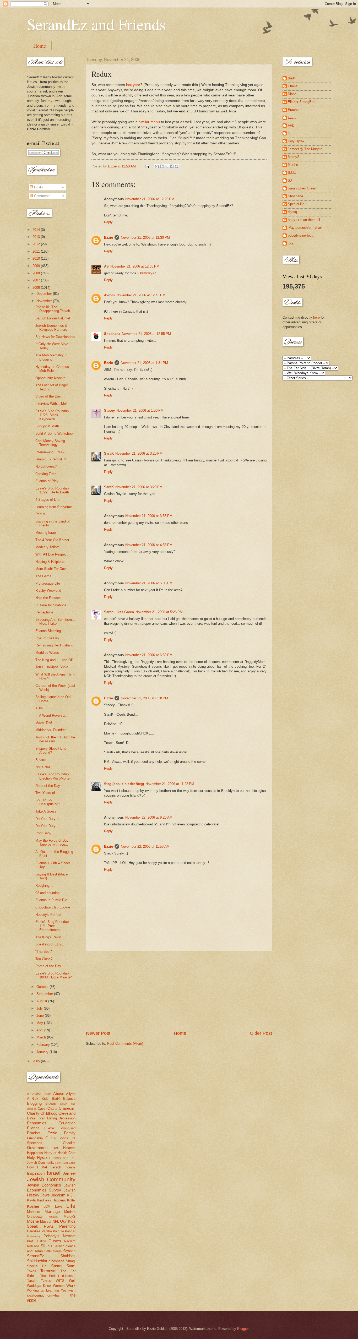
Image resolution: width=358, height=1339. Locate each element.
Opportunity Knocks (50, 378)
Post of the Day (47, 638)
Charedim (67, 1108)
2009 (36, 266)
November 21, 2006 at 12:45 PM (140, 295)
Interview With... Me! (51, 404)
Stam (70, 1266)
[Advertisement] (179, 990)
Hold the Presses (48, 598)
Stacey (109, 410)
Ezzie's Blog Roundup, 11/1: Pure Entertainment (52, 926)
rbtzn (291, 243)
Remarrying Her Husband (54, 645)
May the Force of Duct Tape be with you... (52, 842)
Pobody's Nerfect (59, 1236)
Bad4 (56, 1099)
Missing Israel (46, 533)
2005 (36, 1061)
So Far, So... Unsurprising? (47, 802)
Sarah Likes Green (119, 612)
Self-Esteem (53, 1251)
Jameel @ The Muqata (305, 149)
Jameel (69, 1173)
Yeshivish (68, 1290)
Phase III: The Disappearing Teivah (52, 309)
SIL (43, 1246)
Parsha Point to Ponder (58, 1231)
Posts (38, 187)
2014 (36, 230)
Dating (52, 1118)
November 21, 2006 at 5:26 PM (159, 612)
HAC (56, 1148)
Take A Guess (46, 811)
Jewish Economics (44, 1185)
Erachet (33, 1133)
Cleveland (66, 1113)
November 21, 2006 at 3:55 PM (148, 516)
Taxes (31, 1271)
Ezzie (108, 238)
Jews (45, 1195)
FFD (291, 125)
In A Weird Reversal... (51, 715)
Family (69, 1133)
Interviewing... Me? (49, 452)
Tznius (46, 1281)
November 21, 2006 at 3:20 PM (138, 453)
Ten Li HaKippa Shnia (51, 667)
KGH (71, 1195)
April (40, 1030)
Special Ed (296, 204)
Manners (33, 1212)
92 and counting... (49, 893)
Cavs (42, 1109)
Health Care (66, 1153)
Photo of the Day (48, 966)
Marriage (52, 1211)
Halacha (69, 1148)
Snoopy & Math (47, 426)
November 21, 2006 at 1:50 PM (140, 410)
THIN (39, 708)
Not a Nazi (43, 767)
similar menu (149, 122)
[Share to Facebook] (171, 166)
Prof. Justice (36, 1241)
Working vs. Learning (43, 1290)
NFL (56, 1221)
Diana (292, 94)
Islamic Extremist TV (51, 459)
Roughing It (44, 886)
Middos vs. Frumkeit (51, 730)
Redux (40, 514)
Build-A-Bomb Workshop (54, 434)
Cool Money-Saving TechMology (50, 443)
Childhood (48, 1113)
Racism (69, 1241)
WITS (60, 1281)
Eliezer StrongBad (59, 1128)
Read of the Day (47, 786)
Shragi (70, 1261)
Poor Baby (43, 833)
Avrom (109, 295)
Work (70, 1285)
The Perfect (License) (57, 1275)
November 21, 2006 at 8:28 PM (144, 698)
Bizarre (40, 760)
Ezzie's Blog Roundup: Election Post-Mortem (53, 776)
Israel (54, 1173)
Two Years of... (46, 793)
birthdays (147, 273)
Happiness (35, 1153)
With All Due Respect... (53, 554)
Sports (56, 1266)
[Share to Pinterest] (176, 166)
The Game (43, 576)
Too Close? (43, 959)
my (50, 101)
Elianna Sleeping (48, 631)
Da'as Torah (36, 1118)
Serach (69, 1251)
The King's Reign (48, 937)
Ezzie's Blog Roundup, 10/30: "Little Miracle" (53, 975)
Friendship (35, 1138)
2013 (36, 237)
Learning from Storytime (53, 507)
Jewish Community (51, 1179)
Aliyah (70, 1094)
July (40, 1008)
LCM (47, 1207)
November (44, 301)
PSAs (49, 1226)
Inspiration (36, 1173)
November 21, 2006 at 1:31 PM (144, 363)
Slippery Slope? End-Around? (51, 750)
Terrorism (48, 1271)
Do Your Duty (45, 826)
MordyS (69, 1216)
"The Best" (43, 952)
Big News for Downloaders (55, 337)
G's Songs (59, 1138)
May (40, 1023)
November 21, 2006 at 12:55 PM (146, 334)
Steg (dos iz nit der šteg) (124, 784)
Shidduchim (37, 1261)
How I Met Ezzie (65, 1162)
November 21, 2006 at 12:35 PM (134, 266)
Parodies (33, 1231)
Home (39, 45)
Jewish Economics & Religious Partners (51, 327)
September (45, 994)
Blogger (242, 1329)
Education (66, 1123)
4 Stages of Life (47, 500)
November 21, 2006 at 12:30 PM (145, 238)
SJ (50, 1246)
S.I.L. (292, 173)
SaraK (109, 453)
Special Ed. (37, 1266)
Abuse (58, 1093)
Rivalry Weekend (48, 590)
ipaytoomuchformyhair (44, 1295)
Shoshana (112, 334)
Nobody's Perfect (48, 915)
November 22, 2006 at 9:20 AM (148, 817)
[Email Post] (147, 166)
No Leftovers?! (46, 467)
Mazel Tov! (43, 723)
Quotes (54, 1241)
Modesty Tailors (47, 547)
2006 (36, 288)
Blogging (34, 1103)
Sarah (57, 1246)
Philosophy (33, 1236)
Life (70, 1206)
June (40, 1015)
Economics (36, 1123)
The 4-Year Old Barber (52, 540)
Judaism (58, 1195)
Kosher (33, 1206)
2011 (36, 251)
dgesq (292, 212)
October (43, 987)
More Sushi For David (51, 569)
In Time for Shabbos (50, 605)
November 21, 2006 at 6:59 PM (148, 655)
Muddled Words (47, 653)
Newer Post (98, 1033)
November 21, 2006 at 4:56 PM (148, 545)
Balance (69, 1099)
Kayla (31, 1200)
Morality (53, 1216)
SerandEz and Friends (96, 24)
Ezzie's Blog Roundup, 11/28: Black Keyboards (52, 415)
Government (37, 1147)
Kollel (71, 1200)
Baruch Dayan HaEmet (52, 318)
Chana (52, 1109)
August (42, 1001)
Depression (66, 1118)
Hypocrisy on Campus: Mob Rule (52, 369)
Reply (108, 222)
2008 (36, 273)
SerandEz (35, 1256)
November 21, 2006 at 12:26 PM (149, 199)
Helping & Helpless (49, 562)
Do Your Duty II (47, 819)
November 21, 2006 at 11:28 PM (169, 784)
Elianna (33, 1128)
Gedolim (69, 1143)
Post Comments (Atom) (125, 1044)
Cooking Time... (47, 474)
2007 (36, 280)
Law (58, 1206)
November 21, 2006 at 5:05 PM (148, 583)
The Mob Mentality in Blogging (51, 357)
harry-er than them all (304, 220)
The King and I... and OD (54, 660)
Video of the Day (48, 396)
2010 (36, 258)
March (41, 1037)
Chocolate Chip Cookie (52, 907)
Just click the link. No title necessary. (55, 739)
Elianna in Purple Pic (51, 900)
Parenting (67, 1226)
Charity (33, 1113)
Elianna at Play (46, 481)
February (43, 1045)
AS (106, 266)
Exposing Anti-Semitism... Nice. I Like (55, 621)
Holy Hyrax (37, 1157)
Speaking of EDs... (49, 944)
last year (133, 85)
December (44, 294)
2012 (36, 244)
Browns (51, 1104)
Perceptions (44, 612)
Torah (31, 1280)
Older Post (261, 1033)
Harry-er (50, 1153)
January (43, 1052)
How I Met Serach (44, 1167)
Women (58, 1286)
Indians (69, 1167)
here (316, 317)
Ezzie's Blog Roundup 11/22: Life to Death (52, 490)
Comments (42, 196)
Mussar (45, 1221)
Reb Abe (33, 1246)
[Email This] (156, 166)
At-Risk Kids (37, 1099)
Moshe (33, 1221)
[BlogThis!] (161, 166)
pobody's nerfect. (301, 235)
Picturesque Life (47, 583)
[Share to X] (166, 166)
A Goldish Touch (39, 1094)
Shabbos (67, 1256)
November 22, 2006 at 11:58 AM (145, 846)
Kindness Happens (51, 1200)
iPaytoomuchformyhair (305, 228)
